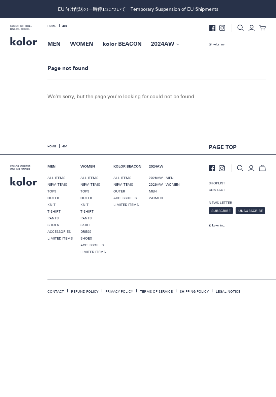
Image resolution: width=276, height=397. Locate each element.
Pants (53, 218)
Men (153, 191)
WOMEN (81, 44)
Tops (51, 191)
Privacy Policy (119, 291)
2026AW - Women (164, 184)
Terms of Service (156, 291)
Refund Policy (84, 291)
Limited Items (60, 238)
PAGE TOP (223, 147)
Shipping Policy (194, 291)
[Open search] (240, 28)
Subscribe (221, 210)
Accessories (59, 231)
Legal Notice (228, 291)
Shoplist (217, 183)
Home (51, 146)
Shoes (53, 224)
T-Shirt (54, 211)
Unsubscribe (250, 210)
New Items (57, 184)
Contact (217, 189)
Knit (51, 204)
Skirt (85, 224)
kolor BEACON (122, 44)
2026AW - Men (161, 177)
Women (156, 197)
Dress (85, 231)
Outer (53, 197)
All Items (56, 177)
